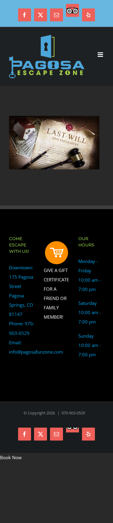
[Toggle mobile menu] (101, 54)
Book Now (11, 457)
